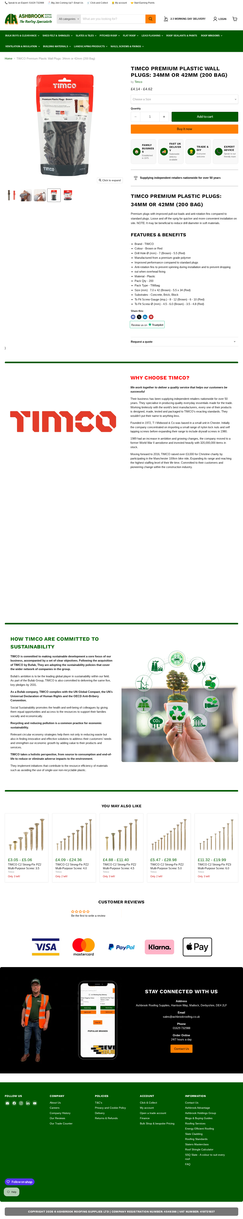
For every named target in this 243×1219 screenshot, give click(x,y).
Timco (138, 81)
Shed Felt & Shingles (56, 35)
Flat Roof (129, 35)
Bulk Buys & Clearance (21, 35)
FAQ (187, 1164)
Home (8, 58)
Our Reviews (57, 1118)
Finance (145, 1118)
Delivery (100, 1113)
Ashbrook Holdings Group (200, 1113)
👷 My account (119, 3)
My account (147, 1107)
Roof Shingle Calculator (199, 1149)
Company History (60, 1113)
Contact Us (181, 1048)
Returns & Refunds (106, 1118)
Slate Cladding (194, 1133)
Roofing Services (195, 1123)
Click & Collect (148, 1102)
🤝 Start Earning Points (143, 3)
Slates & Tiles (85, 35)
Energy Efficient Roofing (199, 1128)
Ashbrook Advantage (197, 1107)
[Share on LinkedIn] (145, 317)
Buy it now (184, 129)
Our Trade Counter (61, 1123)
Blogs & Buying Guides (198, 1118)
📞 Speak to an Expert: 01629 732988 (24, 3)
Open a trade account (153, 1113)
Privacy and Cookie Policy (110, 1107)
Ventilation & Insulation (21, 46)
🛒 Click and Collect (97, 3)
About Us (55, 1102)
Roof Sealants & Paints (181, 35)
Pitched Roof (109, 35)
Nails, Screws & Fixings (126, 46)
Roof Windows (210, 35)
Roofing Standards (196, 1139)
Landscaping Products (90, 46)
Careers (54, 1107)
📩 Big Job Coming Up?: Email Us (65, 3)
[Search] (150, 19)
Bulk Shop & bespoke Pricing (157, 1123)
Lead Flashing (151, 35)
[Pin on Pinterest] (151, 317)
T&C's (98, 1102)
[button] (220, 19)
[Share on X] (139, 317)
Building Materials (56, 46)
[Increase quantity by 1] (164, 117)
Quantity (136, 108)
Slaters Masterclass (197, 1144)
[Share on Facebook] (133, 317)
